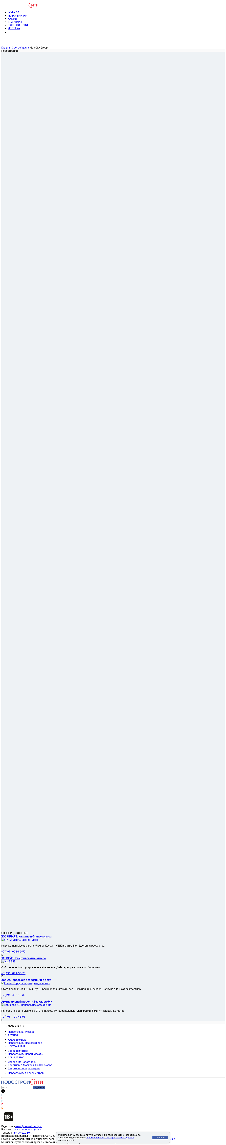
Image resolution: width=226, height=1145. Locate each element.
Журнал (13, 1034)
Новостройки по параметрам (26, 1073)
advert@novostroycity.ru (28, 1129)
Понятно (160, 1137)
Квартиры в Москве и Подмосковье (30, 1065)
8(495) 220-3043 (20, 32)
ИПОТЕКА (14, 28)
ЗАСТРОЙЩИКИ (18, 25)
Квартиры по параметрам (24, 1068)
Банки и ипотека (18, 1050)
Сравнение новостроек (22, 1061)
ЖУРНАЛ (13, 12)
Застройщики (16, 1046)
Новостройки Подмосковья (25, 1042)
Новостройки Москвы (21, 1031)
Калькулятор (16, 1057)
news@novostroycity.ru (28, 1126)
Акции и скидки (17, 1039)
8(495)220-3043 (23, 1132)
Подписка (39, 1087)
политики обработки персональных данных (110, 1137)
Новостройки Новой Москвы (26, 1054)
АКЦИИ (12, 18)
